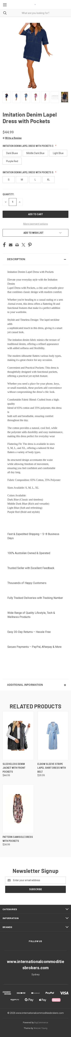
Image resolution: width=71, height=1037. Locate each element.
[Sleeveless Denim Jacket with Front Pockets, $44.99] (18, 736)
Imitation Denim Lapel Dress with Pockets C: (28, 146)
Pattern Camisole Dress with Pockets (18, 838)
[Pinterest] (30, 244)
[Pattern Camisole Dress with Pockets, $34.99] (18, 809)
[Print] (17, 244)
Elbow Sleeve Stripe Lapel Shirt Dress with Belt (51, 767)
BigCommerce (41, 1022)
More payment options (35, 224)
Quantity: (8, 194)
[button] (12, 138)
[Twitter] (23, 244)
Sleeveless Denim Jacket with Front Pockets (14, 767)
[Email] (10, 244)
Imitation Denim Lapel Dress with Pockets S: (28, 172)
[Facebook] (4, 244)
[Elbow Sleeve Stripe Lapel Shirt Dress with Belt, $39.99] (53, 736)
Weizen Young (40, 1028)
